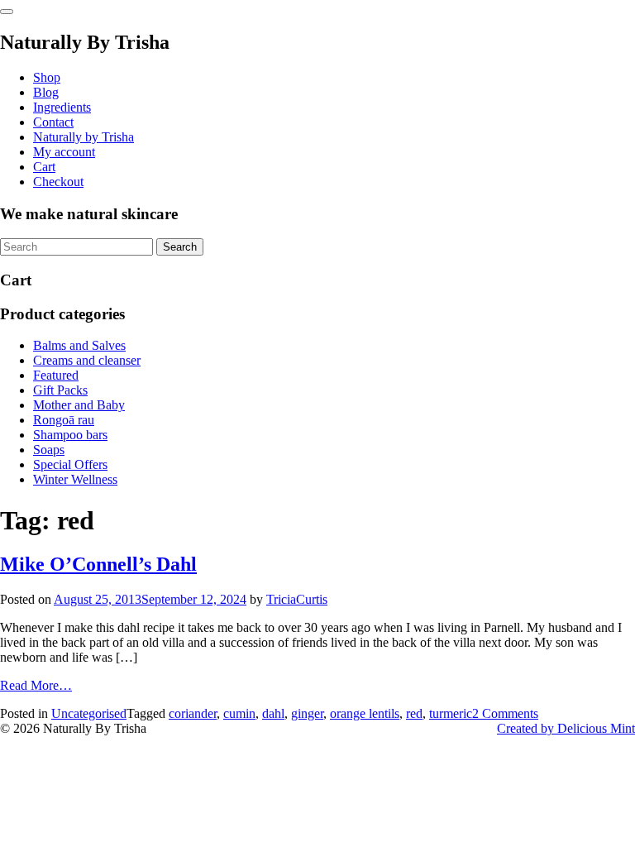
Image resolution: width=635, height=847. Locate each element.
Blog (46, 92)
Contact (53, 122)
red (414, 713)
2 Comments (505, 713)
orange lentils (364, 713)
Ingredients (62, 107)
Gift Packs (60, 390)
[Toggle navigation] (6, 11)
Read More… (36, 685)
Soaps (48, 450)
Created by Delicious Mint (566, 728)
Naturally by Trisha (83, 137)
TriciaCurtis (296, 599)
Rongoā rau (63, 420)
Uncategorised (89, 713)
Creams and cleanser (87, 360)
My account (64, 152)
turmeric (450, 713)
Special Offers (70, 464)
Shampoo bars (70, 435)
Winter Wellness (75, 479)
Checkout (58, 182)
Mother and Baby (79, 405)
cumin (239, 713)
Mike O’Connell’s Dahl (98, 564)
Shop (46, 77)
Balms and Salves (79, 345)
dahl (273, 713)
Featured (56, 375)
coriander (193, 713)
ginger (307, 713)
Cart (44, 167)
